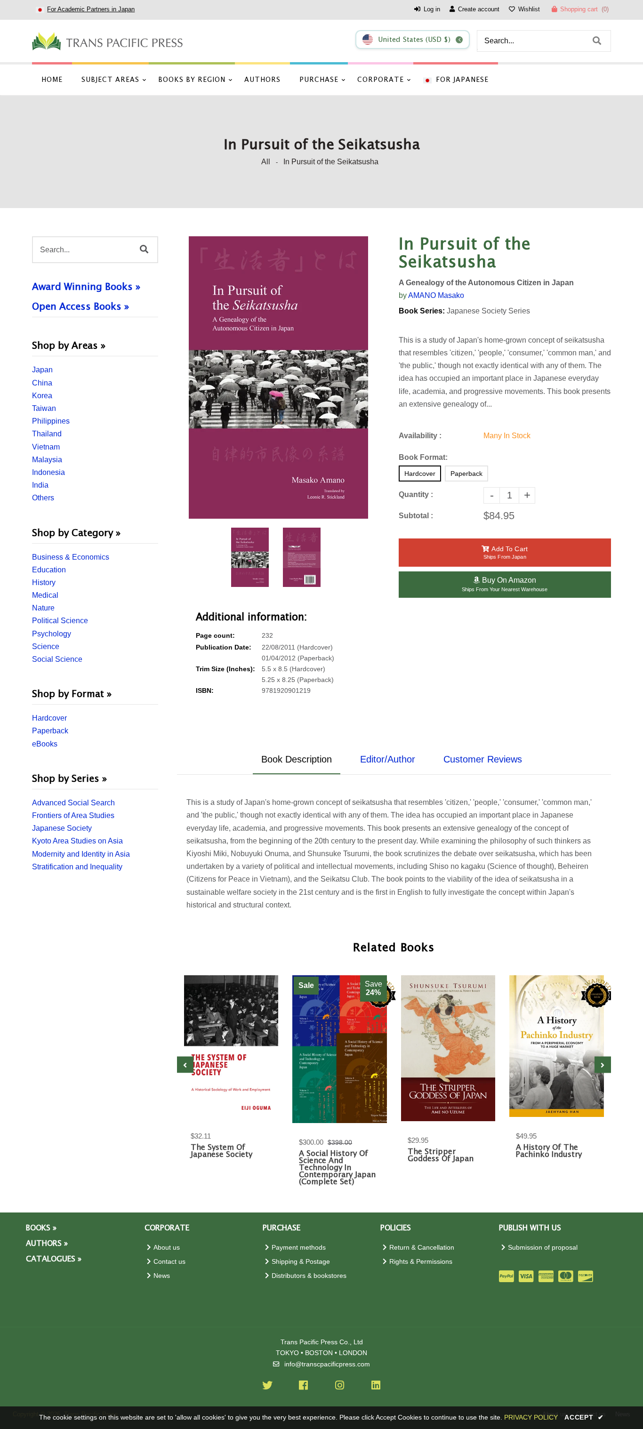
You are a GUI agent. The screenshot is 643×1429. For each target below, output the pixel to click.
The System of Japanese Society (221, 1151)
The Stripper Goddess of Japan (441, 1155)
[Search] (597, 41)
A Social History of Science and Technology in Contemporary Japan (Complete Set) (337, 1168)
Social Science (57, 659)
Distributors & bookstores (309, 1275)
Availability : (420, 436)
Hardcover (49, 718)
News (161, 1275)
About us (166, 1247)
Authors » (47, 1243)
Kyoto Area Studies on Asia (77, 841)
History (44, 582)
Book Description (296, 759)
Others (43, 498)
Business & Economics (70, 557)
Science (45, 646)
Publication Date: (223, 647)
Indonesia (48, 472)
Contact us (169, 1261)
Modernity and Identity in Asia (81, 854)
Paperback (50, 731)
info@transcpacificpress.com (327, 1364)
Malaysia (47, 460)
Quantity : (416, 494)
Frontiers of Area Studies (73, 815)
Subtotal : (416, 516)
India (40, 485)
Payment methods (299, 1247)
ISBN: (205, 690)
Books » (41, 1228)
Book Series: (422, 311)
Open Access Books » (80, 307)
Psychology (51, 634)
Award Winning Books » (86, 287)
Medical (45, 595)
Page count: (215, 635)
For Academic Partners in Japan (91, 9)
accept (584, 1417)
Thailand (47, 434)
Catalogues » (53, 1259)
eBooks (44, 744)
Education (49, 570)
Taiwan (44, 408)
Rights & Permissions (420, 1261)
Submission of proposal (543, 1247)
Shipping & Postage (301, 1261)
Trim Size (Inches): (225, 669)
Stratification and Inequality (77, 867)
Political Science (60, 621)
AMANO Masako (436, 295)
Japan (42, 370)
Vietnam (46, 447)
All (265, 162)
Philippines (51, 421)
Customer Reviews (482, 759)
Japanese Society (62, 828)
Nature (43, 608)
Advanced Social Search (73, 803)
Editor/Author (387, 759)
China (42, 383)
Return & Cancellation (421, 1247)
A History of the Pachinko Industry (549, 1151)
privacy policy (531, 1417)
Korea (42, 396)
